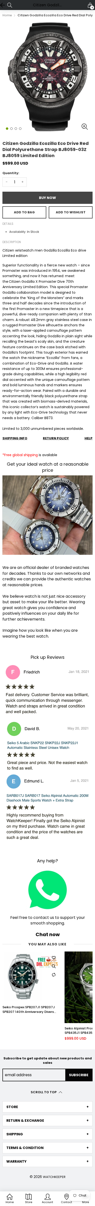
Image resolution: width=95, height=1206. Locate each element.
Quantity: (10, 173)
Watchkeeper (54, 1177)
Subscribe (78, 1075)
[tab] (47, 1107)
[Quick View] (53, 966)
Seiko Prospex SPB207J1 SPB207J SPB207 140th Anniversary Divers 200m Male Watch (28, 1009)
